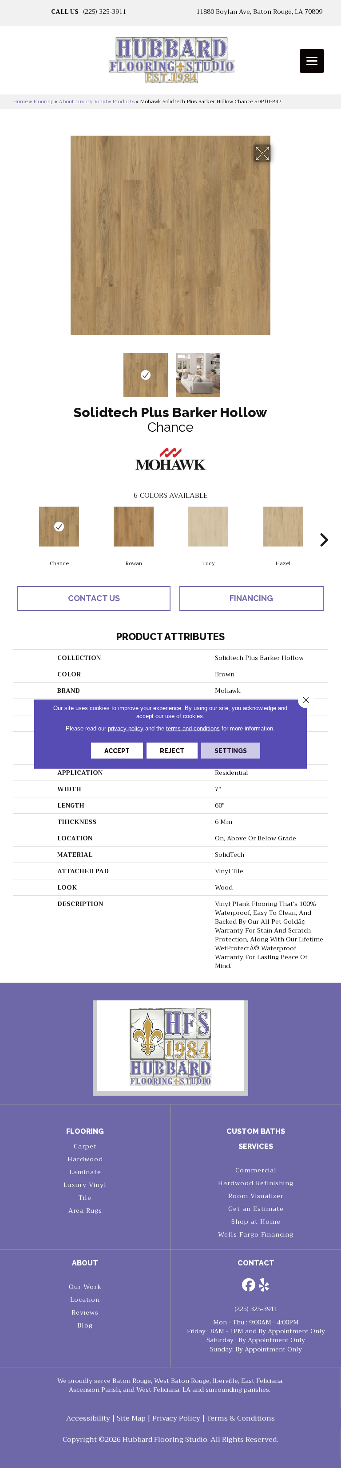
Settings (230, 750)
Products (123, 101)
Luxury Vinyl (85, 1184)
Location (85, 1299)
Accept (117, 750)
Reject (172, 750)
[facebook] (248, 1286)
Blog (85, 1325)
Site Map (131, 1418)
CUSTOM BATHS (255, 1131)
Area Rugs (85, 1210)
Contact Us (94, 598)
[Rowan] (133, 526)
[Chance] (59, 526)
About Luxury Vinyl (83, 101)
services (255, 1146)
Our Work (85, 1286)
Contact (256, 1263)
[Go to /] (170, 63)
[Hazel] (283, 526)
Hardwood (85, 1159)
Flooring (43, 101)
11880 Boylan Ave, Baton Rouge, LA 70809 (259, 11)
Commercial (256, 1170)
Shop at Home (256, 1221)
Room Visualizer (256, 1196)
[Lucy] (208, 526)
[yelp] (264, 1286)
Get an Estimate (256, 1208)
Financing (251, 598)
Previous (63, 370)
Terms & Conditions (241, 1418)
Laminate (85, 1172)
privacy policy (125, 728)
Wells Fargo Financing (255, 1234)
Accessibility (88, 1418)
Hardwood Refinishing (255, 1183)
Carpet (85, 1146)
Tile (85, 1197)
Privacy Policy (176, 1418)
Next (277, 370)
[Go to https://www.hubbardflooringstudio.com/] (170, 1045)
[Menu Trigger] (312, 61)
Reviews (85, 1312)
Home (20, 101)
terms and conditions (193, 728)
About (85, 1263)
